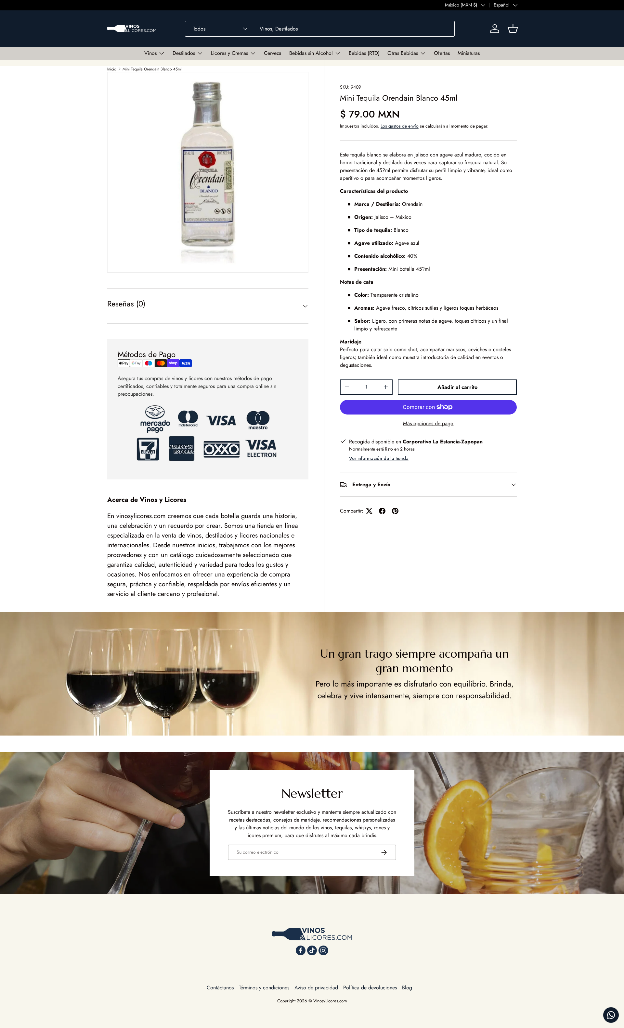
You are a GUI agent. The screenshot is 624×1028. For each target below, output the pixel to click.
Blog (407, 987)
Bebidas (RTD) (364, 53)
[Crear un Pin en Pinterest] (395, 510)
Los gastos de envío (400, 126)
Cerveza (272, 53)
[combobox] (320, 29)
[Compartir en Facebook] (382, 510)
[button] (513, 28)
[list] (208, 172)
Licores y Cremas (229, 53)
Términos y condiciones (264, 987)
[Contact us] (611, 1015)
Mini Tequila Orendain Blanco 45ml (152, 69)
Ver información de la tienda (379, 458)
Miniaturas (469, 53)
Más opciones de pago (428, 423)
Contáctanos (220, 987)
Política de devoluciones (370, 987)
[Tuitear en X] (369, 510)
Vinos (150, 53)
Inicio (111, 69)
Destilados (184, 53)
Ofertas (442, 53)
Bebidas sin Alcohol (311, 53)
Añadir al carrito (457, 387)
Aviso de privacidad (316, 987)
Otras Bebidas (402, 53)
